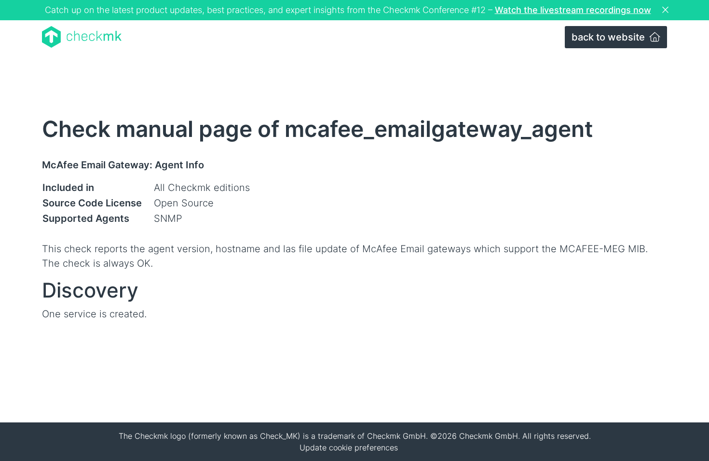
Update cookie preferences (349, 447)
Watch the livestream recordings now (573, 10)
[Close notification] (666, 10)
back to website (609, 37)
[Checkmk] (82, 37)
